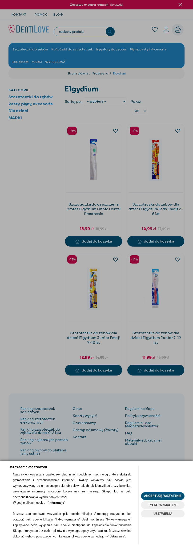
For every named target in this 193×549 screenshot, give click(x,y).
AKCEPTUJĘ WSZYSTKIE (162, 496)
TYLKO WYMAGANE (163, 505)
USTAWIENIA (162, 514)
